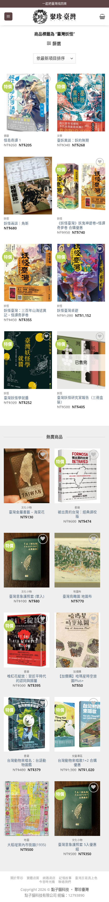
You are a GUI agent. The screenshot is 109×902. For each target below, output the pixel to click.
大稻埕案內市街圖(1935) (26, 844)
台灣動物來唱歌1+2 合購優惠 (77, 762)
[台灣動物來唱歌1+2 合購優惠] (77, 724)
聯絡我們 (64, 882)
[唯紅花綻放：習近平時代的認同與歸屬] (26, 640)
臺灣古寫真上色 (86, 878)
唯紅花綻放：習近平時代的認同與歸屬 (26, 678)
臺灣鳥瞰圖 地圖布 (77, 596)
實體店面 (33, 878)
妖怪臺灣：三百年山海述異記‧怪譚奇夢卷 (25, 312)
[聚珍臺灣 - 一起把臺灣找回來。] (54, 16)
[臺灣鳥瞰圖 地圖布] (77, 560)
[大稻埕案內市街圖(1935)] (26, 808)
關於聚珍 (16, 878)
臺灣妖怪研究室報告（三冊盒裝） (80, 399)
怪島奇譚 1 (12, 140)
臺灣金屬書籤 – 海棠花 (27, 512)
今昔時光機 (47, 882)
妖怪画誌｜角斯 (16, 223)
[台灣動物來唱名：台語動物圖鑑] (26, 724)
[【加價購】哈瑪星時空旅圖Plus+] (77, 640)
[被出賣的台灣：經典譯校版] (77, 475)
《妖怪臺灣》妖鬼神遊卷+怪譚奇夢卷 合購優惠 (81, 225)
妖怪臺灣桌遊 (67, 310)
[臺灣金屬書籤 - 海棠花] (26, 475)
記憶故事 (65, 878)
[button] (8, 16)
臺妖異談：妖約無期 (73, 140)
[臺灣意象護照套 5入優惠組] (77, 808)
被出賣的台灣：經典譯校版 (77, 514)
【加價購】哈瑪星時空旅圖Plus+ (77, 678)
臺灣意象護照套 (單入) (26, 596)
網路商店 (49, 878)
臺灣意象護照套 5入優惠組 (77, 846)
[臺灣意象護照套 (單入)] (26, 560)
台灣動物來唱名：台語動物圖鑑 (26, 762)
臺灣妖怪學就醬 (16, 398)
